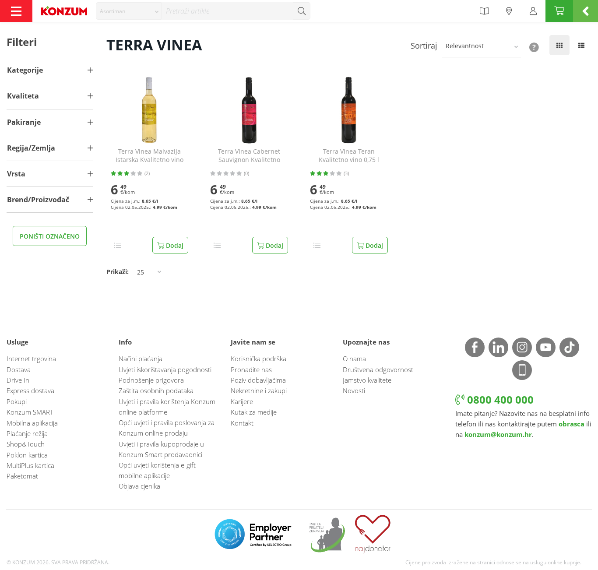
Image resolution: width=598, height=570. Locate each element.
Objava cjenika (139, 486)
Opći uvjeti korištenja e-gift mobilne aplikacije (157, 470)
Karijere (242, 401)
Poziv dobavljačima (258, 380)
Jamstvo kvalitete (367, 380)
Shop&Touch (26, 444)
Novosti (354, 390)
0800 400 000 (499, 399)
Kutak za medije (254, 412)
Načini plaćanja (140, 358)
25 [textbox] (140, 272)
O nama (354, 358)
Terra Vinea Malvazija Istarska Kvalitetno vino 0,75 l (149, 156)
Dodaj (173, 245)
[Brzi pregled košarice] (585, 11)
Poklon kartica (27, 454)
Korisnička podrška (258, 358)
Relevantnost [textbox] (465, 46)
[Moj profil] (533, 11)
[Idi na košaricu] (559, 11)
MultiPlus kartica (30, 465)
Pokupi (17, 401)
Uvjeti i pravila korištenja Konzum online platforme (167, 406)
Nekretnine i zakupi (259, 390)
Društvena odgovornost (378, 369)
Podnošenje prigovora (151, 380)
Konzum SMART (30, 412)
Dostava (19, 369)
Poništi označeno (50, 236)
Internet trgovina (31, 358)
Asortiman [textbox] (112, 11)
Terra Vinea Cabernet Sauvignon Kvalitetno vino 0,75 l (249, 156)
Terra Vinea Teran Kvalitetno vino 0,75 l (349, 156)
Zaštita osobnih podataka (156, 390)
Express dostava (30, 390)
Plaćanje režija (27, 433)
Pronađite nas (251, 369)
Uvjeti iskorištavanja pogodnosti (165, 369)
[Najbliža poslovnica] (509, 11)
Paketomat (22, 475)
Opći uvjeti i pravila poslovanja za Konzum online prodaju (167, 427)
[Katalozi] (484, 11)
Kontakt (242, 423)
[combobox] (129, 11)
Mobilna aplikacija (32, 423)
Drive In (18, 380)
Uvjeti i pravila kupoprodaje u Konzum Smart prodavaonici (161, 449)
